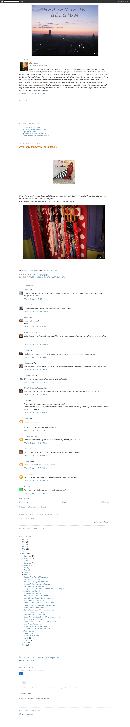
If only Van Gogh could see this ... (35, 129)
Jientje (34, 63)
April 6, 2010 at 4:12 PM (35, 430)
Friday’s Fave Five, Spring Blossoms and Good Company (44, 589)
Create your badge (39, 670)
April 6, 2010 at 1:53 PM (35, 370)
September (28, 563)
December (28, 556)
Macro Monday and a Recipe (33, 586)
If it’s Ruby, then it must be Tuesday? (36, 628)
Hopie (26, 290)
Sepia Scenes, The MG (31, 591)
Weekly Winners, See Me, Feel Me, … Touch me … (41, 617)
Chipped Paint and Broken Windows (36, 584)
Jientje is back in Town (31, 127)
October (27, 561)
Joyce (26, 317)
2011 (24, 551)
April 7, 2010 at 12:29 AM (36, 480)
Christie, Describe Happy (33, 388)
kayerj (26, 418)
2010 (24, 554)
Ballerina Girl (28, 332)
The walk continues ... (31, 131)
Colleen (27, 350)
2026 (24, 540)
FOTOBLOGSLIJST (26, 660)
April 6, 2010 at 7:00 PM (35, 455)
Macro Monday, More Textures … (35, 614)
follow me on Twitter (101, 522)
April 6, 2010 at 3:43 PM (35, 395)
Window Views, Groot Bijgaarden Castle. (38, 607)
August (26, 565)
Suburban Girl (29, 436)
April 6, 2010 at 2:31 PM (35, 382)
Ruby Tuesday (28, 271)
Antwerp (31, 277)
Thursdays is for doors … (32, 624)
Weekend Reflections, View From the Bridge (39, 603)
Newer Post (23, 502)
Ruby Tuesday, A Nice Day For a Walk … (38, 596)
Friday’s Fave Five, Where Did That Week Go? (40, 621)
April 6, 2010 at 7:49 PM (35, 468)
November (28, 558)
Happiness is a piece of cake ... (34, 133)
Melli (25, 449)
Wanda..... (27, 363)
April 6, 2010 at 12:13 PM (36, 327)
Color (40, 277)
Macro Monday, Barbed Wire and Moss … (38, 598)
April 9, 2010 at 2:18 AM (35, 493)
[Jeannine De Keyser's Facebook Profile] (21, 674)
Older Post (105, 502)
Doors (47, 277)
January (27, 643)
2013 (24, 547)
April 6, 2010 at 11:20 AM (36, 299)
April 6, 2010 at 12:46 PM (36, 344)
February (27, 640)
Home (64, 502)
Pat (25, 486)
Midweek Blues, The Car (32, 593)
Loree (26, 305)
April (26, 575)
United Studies (29, 375)
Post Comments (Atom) (37, 507)
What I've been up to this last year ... (36, 135)
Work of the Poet (51, 271)
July (25, 568)
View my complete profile (32, 93)
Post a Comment (25, 498)
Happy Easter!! (28, 631)
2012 (24, 549)
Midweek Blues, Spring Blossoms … (36, 582)
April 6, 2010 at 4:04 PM (35, 413)
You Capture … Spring (31, 579)
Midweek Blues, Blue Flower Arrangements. (39, 610)
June (26, 570)
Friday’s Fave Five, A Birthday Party (36, 577)
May (25, 572)
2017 (24, 544)
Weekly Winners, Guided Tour (34, 600)
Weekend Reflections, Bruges (34, 619)
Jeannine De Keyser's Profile (26, 670)
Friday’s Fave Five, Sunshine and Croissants (39, 605)
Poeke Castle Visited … (32, 635)
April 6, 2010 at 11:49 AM (36, 311)
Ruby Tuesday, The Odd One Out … (36, 612)
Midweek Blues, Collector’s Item (35, 626)
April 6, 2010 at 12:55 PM (36, 357)
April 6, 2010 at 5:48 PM (35, 443)
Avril (25, 401)
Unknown (27, 461)
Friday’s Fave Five (30, 633)
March (26, 638)
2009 (24, 645)
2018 (24, 542)
